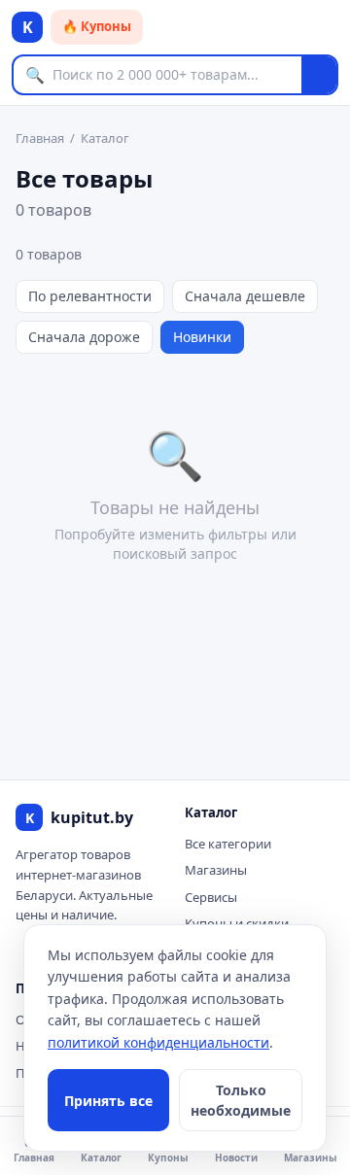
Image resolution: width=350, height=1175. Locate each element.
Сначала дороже (84, 337)
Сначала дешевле (245, 296)
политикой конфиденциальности (158, 1042)
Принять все (108, 1100)
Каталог (105, 138)
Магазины (216, 870)
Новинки (202, 337)
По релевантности (90, 296)
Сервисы (211, 897)
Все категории (228, 843)
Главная (40, 138)
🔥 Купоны (96, 26)
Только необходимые (241, 1100)
